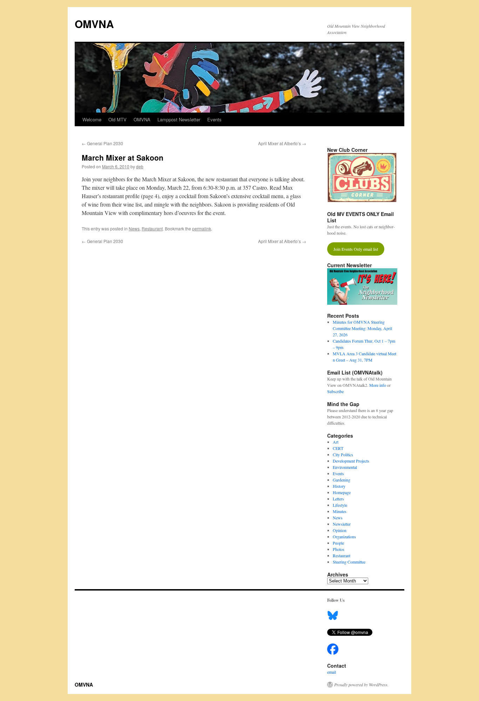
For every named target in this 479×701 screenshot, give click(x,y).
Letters (338, 498)
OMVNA (94, 23)
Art (335, 442)
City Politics (343, 454)
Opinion (339, 530)
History (339, 486)
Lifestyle (340, 505)
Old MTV (117, 119)
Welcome (91, 119)
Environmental (345, 467)
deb (139, 166)
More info (377, 385)
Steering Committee (349, 562)
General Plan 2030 (102, 143)
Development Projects (351, 461)
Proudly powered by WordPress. (361, 684)
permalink (201, 228)
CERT (338, 448)
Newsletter (342, 524)
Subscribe (335, 391)
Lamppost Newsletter (178, 119)
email (331, 672)
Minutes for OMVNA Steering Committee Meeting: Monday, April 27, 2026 (362, 328)
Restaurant (152, 228)
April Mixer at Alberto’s (282, 143)
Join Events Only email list (355, 249)
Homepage (342, 492)
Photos (338, 549)
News (134, 228)
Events (214, 119)
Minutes (339, 511)
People (338, 543)
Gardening (341, 480)
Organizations (344, 536)
